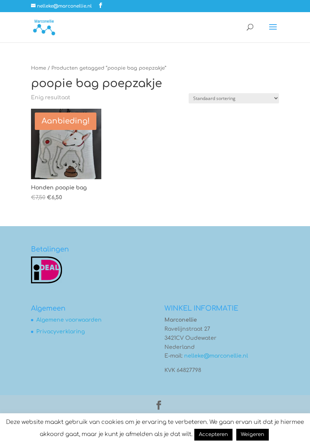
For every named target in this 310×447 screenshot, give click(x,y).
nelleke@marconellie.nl (216, 356)
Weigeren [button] (252, 434)
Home (38, 68)
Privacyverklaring (60, 331)
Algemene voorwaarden (69, 320)
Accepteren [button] (213, 434)
